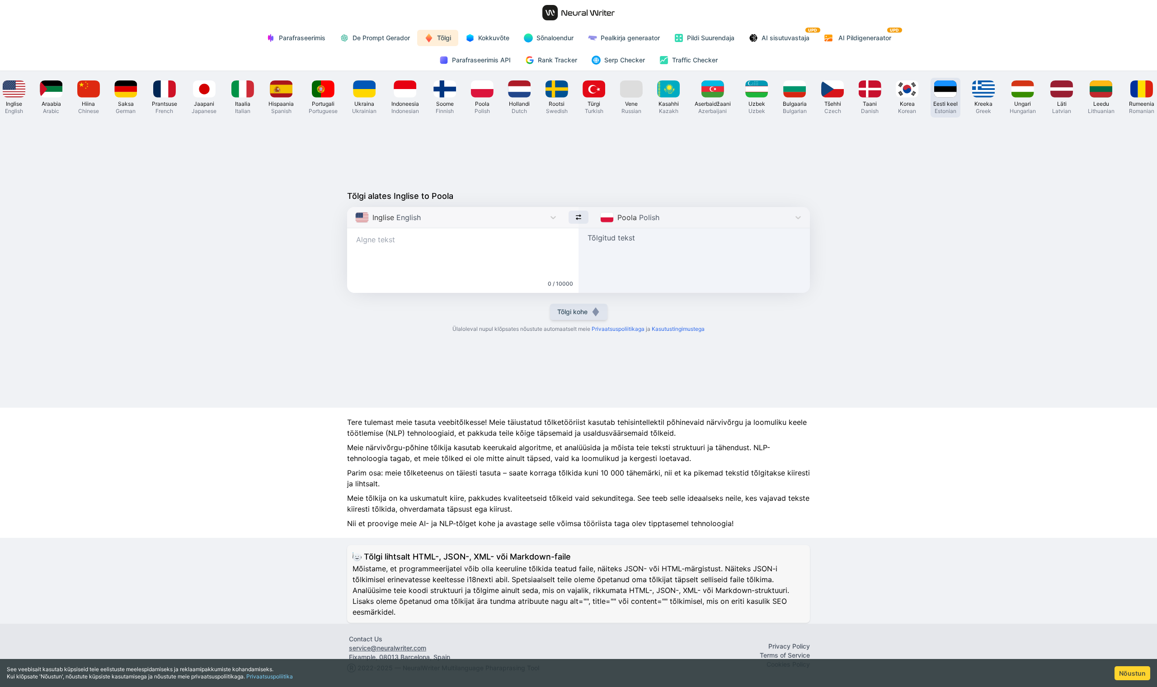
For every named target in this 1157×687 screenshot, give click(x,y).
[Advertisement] (578, 152)
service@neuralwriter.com (387, 648)
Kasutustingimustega (678, 328)
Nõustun (1132, 673)
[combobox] (356, 217)
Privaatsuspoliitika (269, 676)
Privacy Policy (789, 646)
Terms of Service (785, 655)
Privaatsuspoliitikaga (618, 328)
